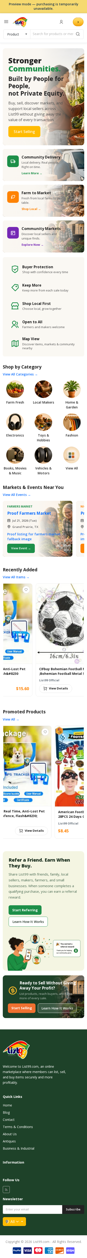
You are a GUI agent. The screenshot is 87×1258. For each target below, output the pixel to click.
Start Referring (25, 910)
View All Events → (17, 495)
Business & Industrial (18, 1148)
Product (13, 34)
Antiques (9, 1141)
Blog (6, 1112)
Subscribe (73, 1209)
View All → (11, 719)
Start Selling (24, 131)
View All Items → (16, 577)
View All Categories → (20, 374)
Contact (9, 1119)
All (13, 1221)
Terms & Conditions (18, 1127)
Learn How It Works (28, 921)
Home (7, 1105)
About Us (10, 1134)
